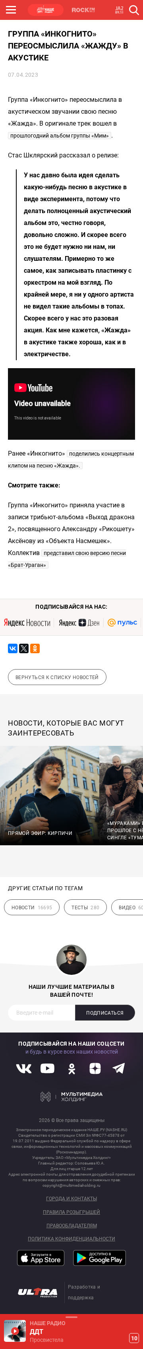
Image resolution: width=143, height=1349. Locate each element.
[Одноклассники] (35, 648)
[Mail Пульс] (122, 623)
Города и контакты (71, 1198)
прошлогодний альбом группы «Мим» (59, 135)
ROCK (83, 10)
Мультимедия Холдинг (72, 1096)
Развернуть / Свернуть (71, 1317)
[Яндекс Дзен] (79, 623)
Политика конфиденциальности (71, 1239)
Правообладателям (71, 1226)
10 (134, 1338)
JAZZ (121, 10)
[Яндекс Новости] (27, 623)
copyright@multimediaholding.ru (71, 1185)
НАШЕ (46, 10)
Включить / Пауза (15, 1331)
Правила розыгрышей (71, 1212)
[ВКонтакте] (12, 648)
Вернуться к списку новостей (57, 677)
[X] (24, 648)
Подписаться (105, 1013)
